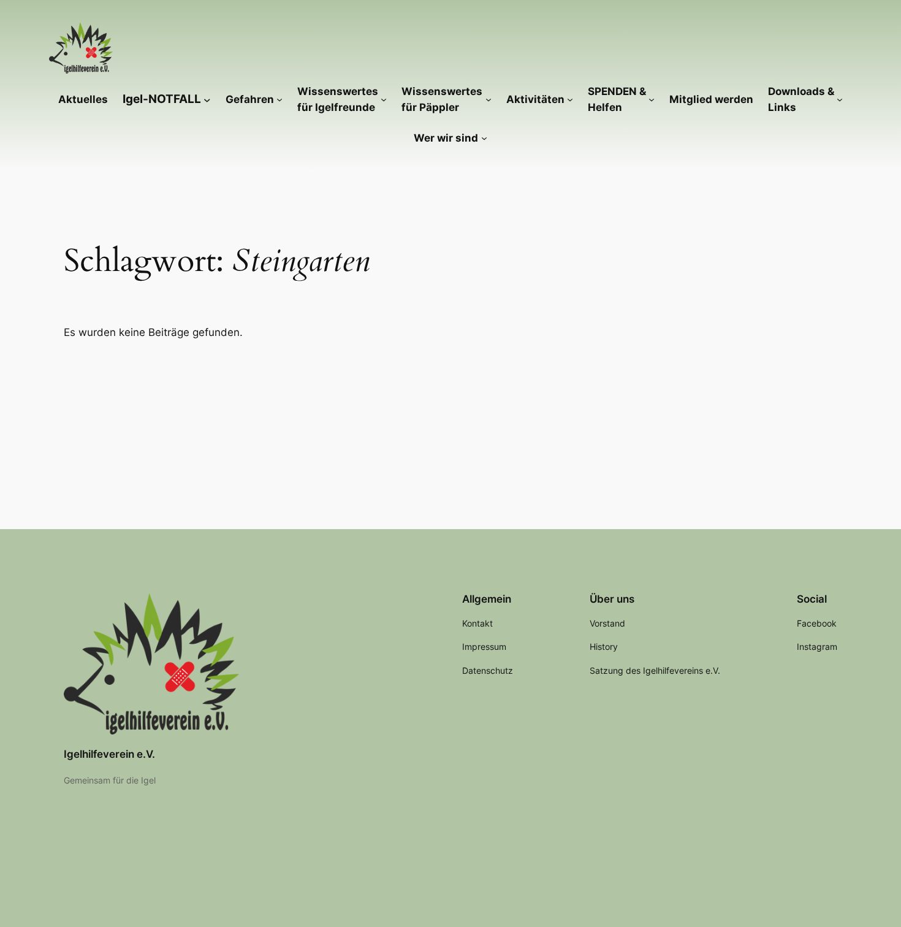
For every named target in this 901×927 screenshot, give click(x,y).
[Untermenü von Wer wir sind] (484, 138)
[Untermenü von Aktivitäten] (570, 99)
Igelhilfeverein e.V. (109, 754)
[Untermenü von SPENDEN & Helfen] (651, 99)
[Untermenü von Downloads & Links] (840, 99)
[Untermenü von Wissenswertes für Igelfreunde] (384, 99)
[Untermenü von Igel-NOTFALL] (207, 99)
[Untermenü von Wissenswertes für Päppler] (488, 99)
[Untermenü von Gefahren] (279, 99)
